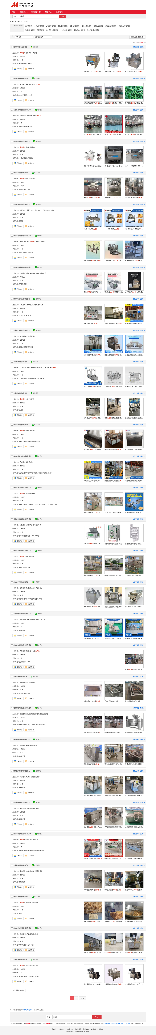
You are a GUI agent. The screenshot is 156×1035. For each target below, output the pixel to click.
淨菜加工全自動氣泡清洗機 (133, 764)
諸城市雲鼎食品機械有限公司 (22, 834)
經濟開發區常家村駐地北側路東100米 (30, 599)
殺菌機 (33, 336)
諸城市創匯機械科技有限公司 (22, 236)
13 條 (21, 532)
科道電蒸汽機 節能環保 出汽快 (113, 544)
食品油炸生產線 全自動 (93, 858)
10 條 (21, 375)
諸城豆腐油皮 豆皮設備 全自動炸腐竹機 (113, 890)
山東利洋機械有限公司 (20, 393)
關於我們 (54, 1029)
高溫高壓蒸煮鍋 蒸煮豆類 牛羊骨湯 (113, 607)
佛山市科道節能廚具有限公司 (22, 519)
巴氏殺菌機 (32, 179)
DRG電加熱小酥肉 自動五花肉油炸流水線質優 (93, 890)
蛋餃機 (26, 462)
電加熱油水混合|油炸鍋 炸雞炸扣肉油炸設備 (93, 72)
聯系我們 (62, 1029)
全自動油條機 (24, 368)
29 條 (21, 501)
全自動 (35, 651)
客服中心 (70, 1029)
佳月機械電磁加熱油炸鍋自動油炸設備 (93, 733)
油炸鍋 (26, 399)
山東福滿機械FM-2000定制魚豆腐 (113, 984)
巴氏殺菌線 (23, 620)
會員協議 (94, 1029)
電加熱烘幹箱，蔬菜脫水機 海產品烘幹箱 (134, 449)
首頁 (14, 12)
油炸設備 (22, 871)
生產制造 (22, 57)
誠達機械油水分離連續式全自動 (113, 481)
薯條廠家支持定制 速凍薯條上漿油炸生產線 (134, 670)
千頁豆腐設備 (24, 305)
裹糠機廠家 (40, 30)
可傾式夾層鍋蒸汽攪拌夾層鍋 (113, 764)
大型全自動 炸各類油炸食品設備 (93, 386)
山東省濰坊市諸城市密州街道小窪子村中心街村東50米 (35, 473)
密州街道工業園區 (24, 693)
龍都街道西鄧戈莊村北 (26, 347)
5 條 (21, 92)
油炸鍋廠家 (28, 26)
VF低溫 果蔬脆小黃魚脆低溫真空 (113, 103)
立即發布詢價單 (28, 1010)
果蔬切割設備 (24, 808)
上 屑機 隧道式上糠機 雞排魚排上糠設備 (134, 575)
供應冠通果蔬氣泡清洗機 (132, 701)
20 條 (21, 815)
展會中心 (48, 12)
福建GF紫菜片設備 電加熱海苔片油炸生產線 (134, 890)
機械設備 (31, 557)
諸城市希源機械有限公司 (21, 897)
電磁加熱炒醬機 (43, 714)
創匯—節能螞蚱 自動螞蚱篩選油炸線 (134, 260)
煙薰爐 (33, 147)
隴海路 (21, 221)
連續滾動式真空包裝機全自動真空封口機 (113, 858)
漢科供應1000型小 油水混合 (113, 166)
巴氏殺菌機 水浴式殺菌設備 (133, 858)
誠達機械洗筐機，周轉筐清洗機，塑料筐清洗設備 (134, 323)
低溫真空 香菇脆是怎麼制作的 (113, 134)
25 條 (21, 784)
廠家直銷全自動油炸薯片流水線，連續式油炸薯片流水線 (134, 512)
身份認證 (35, 47)
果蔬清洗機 (27, 147)
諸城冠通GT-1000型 (92, 701)
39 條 (21, 217)
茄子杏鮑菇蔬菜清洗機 (111, 701)
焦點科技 (80, 1031)
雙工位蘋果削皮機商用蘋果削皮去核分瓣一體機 (134, 418)
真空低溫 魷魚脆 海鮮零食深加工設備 (134, 134)
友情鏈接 (101, 1029)
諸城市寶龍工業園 (24, 190)
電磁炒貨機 (34, 714)
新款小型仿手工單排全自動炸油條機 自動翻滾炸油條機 (134, 386)
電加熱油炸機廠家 (79, 30)
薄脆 (30, 242)
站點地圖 (78, 1029)
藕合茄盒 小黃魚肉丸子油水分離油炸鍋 (93, 827)
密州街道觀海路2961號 (26, 945)
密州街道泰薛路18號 (25, 95)
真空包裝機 (34, 840)
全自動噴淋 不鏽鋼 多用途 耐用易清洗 (113, 386)
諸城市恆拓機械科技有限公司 (22, 267)
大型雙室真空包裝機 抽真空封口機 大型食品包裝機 (134, 827)
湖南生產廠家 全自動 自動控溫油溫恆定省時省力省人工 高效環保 (134, 953)
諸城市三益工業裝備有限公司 (22, 928)
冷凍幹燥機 (23, 116)
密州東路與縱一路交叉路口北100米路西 (31, 851)
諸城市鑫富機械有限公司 (21, 425)
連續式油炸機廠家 (110, 26)
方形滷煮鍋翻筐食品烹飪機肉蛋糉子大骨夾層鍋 (113, 355)
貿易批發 (22, 277)
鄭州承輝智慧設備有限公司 (21, 204)
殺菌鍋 (29, 336)
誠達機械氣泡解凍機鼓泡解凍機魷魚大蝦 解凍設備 (134, 481)
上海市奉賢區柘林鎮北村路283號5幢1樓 (31, 379)
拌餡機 (22, 683)
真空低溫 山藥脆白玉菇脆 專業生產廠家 (134, 103)
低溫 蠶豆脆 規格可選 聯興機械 (93, 134)
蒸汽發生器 (23, 336)
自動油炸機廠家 (62, 26)
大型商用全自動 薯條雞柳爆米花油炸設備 (93, 607)
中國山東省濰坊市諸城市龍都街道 (29, 442)
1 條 (21, 658)
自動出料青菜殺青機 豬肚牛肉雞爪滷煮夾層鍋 (113, 796)
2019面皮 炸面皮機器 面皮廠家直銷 (113, 921)
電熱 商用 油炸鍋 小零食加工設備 (93, 292)
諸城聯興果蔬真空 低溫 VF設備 (93, 103)
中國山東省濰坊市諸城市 (26, 158)
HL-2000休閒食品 (111, 229)
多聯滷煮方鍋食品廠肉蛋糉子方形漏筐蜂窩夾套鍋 (93, 355)
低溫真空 (36, 116)
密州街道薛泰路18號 (25, 127)
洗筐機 (22, 462)
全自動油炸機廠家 (124, 26)
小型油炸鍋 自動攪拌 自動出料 (134, 197)
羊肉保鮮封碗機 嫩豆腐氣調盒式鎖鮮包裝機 (113, 827)
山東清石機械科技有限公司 (21, 330)
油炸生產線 (23, 242)
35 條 (21, 469)
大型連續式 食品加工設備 (134, 292)
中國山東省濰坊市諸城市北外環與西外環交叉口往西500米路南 (38, 504)
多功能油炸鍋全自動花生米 (93, 418)
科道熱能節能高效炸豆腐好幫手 (93, 544)
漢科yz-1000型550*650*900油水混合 (134, 166)
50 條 (21, 60)
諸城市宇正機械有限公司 (21, 582)
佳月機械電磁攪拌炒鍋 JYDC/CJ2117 (134, 733)
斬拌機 (26, 683)
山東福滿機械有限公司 (20, 960)
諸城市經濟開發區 (24, 567)
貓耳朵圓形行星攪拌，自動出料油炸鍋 (113, 449)
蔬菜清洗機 (27, 431)
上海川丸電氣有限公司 (20, 362)
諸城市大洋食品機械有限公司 (22, 488)
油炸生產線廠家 (86, 26)
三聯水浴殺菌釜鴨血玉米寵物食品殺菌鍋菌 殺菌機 (134, 355)
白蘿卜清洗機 (33, 53)
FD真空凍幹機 (24, 84)
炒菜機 (22, 588)
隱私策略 (86, 1029)
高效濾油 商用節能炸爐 (113, 292)
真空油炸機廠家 (98, 26)
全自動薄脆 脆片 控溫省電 (93, 260)
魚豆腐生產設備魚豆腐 (113, 323)
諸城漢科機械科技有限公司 (21, 141)
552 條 (22, 186)
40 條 (21, 564)
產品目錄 (17, 22)
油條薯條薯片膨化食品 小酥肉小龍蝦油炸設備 (93, 638)
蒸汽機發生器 (37, 525)
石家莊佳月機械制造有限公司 (22, 708)
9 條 (21, 627)
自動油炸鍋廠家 (74, 26)
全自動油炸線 (31, 620)
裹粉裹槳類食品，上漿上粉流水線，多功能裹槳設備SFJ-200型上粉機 (93, 575)
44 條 (21, 249)
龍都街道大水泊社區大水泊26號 (29, 976)
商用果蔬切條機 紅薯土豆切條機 (134, 796)
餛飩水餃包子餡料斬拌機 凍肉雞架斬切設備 (134, 638)
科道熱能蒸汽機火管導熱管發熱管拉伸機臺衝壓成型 (134, 544)
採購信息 (23, 12)
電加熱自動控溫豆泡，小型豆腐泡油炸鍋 (134, 72)
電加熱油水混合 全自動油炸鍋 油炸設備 (113, 197)
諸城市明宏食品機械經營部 (21, 299)
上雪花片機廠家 (51, 26)
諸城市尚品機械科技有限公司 (22, 645)
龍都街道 (22, 630)
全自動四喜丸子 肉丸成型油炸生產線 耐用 (113, 260)
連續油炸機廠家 (30, 30)
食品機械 (22, 273)
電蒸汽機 (22, 525)
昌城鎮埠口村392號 (25, 316)
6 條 (21, 847)
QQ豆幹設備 (32, 305)
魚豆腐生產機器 (91, 323)
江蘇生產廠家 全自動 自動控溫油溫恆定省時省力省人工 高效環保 (113, 953)
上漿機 (26, 557)
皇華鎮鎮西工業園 (24, 662)
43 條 (21, 343)
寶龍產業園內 (23, 284)
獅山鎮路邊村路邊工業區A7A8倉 (29, 536)
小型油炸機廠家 (39, 26)
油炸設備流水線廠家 (52, 30)
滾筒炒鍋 (27, 588)
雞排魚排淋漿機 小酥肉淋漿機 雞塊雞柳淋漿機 (113, 575)
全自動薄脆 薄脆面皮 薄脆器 (93, 921)
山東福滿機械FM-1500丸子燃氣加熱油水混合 (134, 984)
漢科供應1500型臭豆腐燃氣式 (93, 166)
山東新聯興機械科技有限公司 (22, 110)
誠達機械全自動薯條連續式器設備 (93, 481)
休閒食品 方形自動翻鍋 (93, 449)
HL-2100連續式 (90, 229)
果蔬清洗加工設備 (39, 242)
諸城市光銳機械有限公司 (21, 173)
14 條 (21, 280)
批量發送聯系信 (138, 37)
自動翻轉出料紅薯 (91, 764)
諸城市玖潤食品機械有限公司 (22, 551)
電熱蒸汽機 (28, 525)
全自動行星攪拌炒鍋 (36, 588)
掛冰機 (36, 934)
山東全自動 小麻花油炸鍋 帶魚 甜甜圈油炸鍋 (93, 953)
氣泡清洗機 (27, 840)
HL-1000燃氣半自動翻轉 (134, 229)
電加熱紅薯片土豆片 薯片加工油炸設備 (113, 72)
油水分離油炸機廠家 (93, 30)
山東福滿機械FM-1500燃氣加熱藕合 (93, 984)
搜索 (62, 16)
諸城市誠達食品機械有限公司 (22, 456)
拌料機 (26, 53)
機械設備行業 (36, 12)
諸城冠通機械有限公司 (20, 677)
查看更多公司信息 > (139, 47)
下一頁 (82, 998)
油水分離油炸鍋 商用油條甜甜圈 (93, 796)
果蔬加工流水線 (40, 620)
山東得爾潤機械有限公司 (21, 865)
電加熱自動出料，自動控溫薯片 (93, 512)
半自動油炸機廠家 (66, 30)
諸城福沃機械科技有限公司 (21, 739)
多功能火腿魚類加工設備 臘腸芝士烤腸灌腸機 (113, 638)
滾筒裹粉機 (27, 651)
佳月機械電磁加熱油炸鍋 (112, 733)
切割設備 (22, 745)
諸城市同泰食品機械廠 (20, 47)
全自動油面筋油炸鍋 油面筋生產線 (134, 921)
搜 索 (97, 1017)
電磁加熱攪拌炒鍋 (25, 714)
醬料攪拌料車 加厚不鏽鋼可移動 (134, 607)
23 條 (21, 721)
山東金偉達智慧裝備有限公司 (22, 614)
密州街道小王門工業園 (26, 253)
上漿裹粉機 (34, 903)
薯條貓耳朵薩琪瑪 (93, 197)
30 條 (21, 154)
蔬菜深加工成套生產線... (27, 210)
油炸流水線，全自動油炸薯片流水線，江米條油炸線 (113, 512)
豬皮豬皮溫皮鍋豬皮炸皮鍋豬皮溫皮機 (113, 418)
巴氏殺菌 (31, 399)
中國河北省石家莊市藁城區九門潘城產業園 (32, 725)
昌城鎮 (21, 410)
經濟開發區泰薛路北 (25, 64)
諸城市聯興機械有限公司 (21, 78)
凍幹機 (29, 116)
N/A (20, 913)
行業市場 (59, 12)
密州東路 (22, 882)
